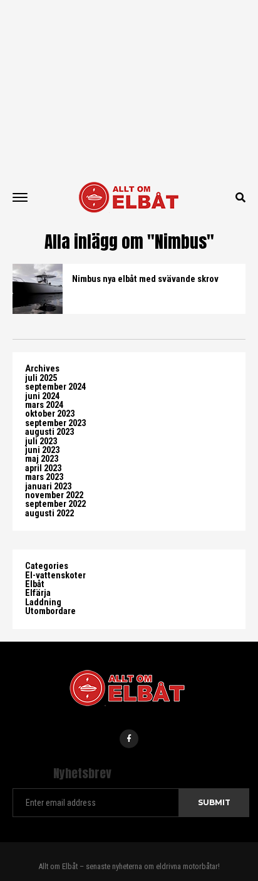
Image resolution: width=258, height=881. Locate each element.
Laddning (43, 602)
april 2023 (43, 468)
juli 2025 (41, 378)
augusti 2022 (49, 513)
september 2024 (55, 387)
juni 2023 (42, 450)
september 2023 (55, 423)
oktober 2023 (50, 414)
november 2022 (54, 495)
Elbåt (34, 584)
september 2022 (55, 504)
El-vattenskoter (55, 575)
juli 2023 (41, 441)
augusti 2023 (49, 432)
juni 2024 (42, 396)
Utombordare (50, 611)
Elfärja (38, 593)
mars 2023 (44, 477)
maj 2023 (41, 459)
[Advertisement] (129, 87)
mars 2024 (44, 405)
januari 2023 (48, 486)
